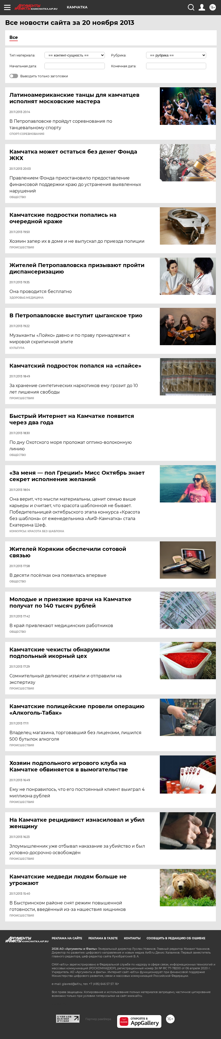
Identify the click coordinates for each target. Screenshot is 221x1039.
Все (13, 37)
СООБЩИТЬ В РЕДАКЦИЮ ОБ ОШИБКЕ (176, 938)
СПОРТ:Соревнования (26, 134)
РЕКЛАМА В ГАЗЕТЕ (103, 938)
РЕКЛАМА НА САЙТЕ (67, 938)
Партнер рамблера (98, 1019)
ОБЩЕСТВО (17, 197)
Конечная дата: (123, 66)
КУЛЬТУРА (17, 348)
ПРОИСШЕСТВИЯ (21, 247)
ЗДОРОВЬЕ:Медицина (26, 298)
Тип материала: (22, 55)
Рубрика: (118, 55)
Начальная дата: (23, 66)
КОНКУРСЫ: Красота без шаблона (36, 531)
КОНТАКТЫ (132, 938)
